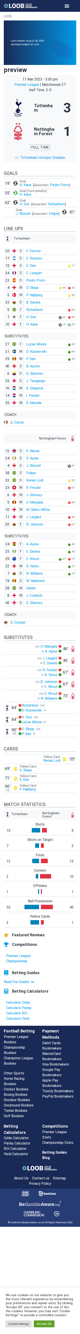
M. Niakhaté (35, 581)
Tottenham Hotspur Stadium (42, 157)
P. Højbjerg (34, 295)
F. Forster (33, 251)
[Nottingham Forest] (40, 131)
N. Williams (34, 573)
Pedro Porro (59, 185)
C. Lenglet (34, 273)
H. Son (25, 204)
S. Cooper (18, 622)
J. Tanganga (35, 381)
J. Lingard (33, 517)
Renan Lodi (34, 480)
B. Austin (33, 366)
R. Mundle (34, 403)
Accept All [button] (44, 1324)
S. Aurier (32, 458)
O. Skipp (32, 288)
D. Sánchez (34, 373)
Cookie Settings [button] (18, 1324)
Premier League (27, 85)
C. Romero (34, 258)
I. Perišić (33, 395)
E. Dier (31, 266)
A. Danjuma (34, 388)
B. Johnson (34, 524)
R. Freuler (33, 488)
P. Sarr (31, 359)
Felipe (53, 214)
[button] (66, 6)
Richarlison (56, 204)
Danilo (31, 588)
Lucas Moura (36, 344)
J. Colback (34, 595)
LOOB (8, 16)
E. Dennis (33, 551)
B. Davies (33, 302)
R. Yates (32, 566)
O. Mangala (34, 502)
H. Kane (26, 185)
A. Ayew (32, 544)
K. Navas (33, 451)
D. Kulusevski (36, 351)
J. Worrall (23, 214)
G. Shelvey (34, 603)
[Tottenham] (40, 108)
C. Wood (32, 559)
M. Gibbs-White (38, 510)
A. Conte (17, 422)
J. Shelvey (34, 495)
